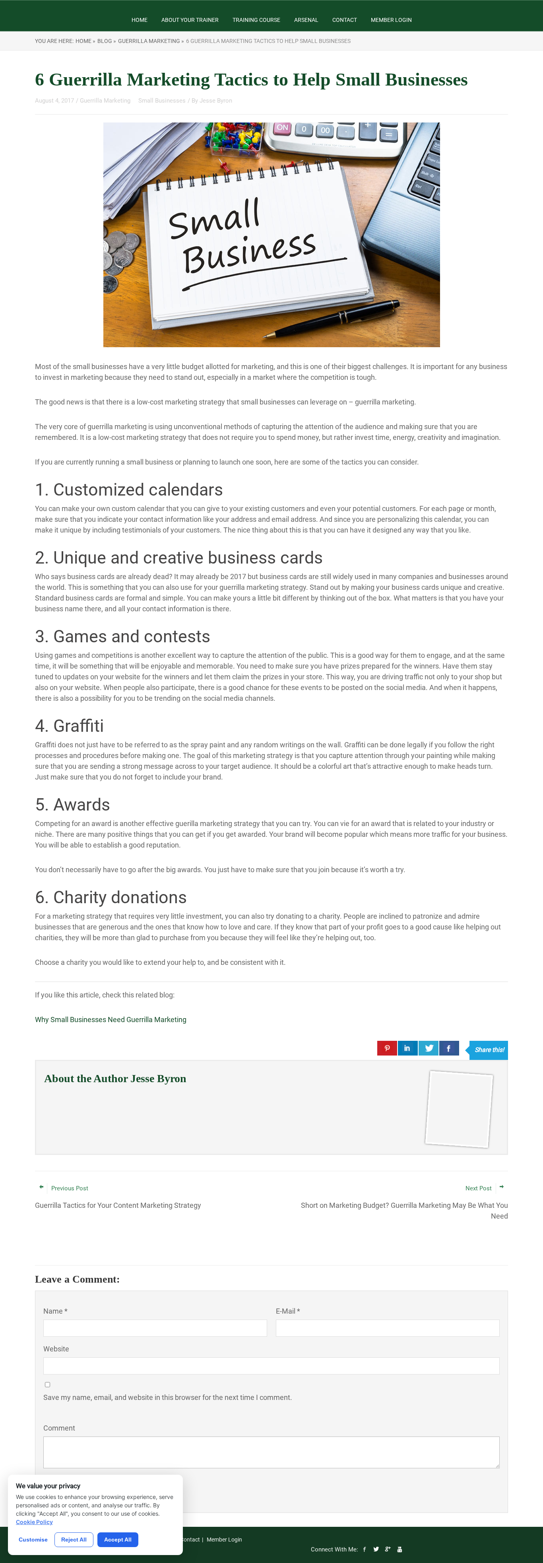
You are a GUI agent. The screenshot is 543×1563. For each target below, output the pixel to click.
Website (56, 1349)
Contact (344, 20)
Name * (55, 1311)
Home (139, 20)
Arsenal (306, 20)
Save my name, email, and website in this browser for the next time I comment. (167, 1397)
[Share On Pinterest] (387, 1048)
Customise (33, 1539)
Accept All (118, 1539)
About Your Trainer (190, 20)
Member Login (391, 20)
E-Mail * (288, 1311)
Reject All (74, 1539)
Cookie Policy (34, 1521)
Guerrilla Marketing (106, 100)
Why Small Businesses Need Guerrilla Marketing (110, 1019)
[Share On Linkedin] (408, 1048)
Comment (59, 1428)
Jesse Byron (216, 100)
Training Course (256, 20)
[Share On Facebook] (449, 1048)
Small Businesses (162, 100)
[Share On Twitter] (428, 1048)
